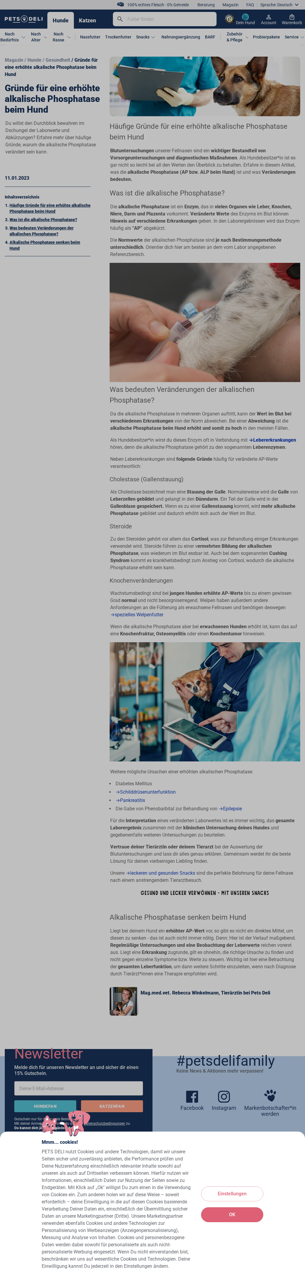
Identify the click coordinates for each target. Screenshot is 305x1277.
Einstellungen (232, 1194)
